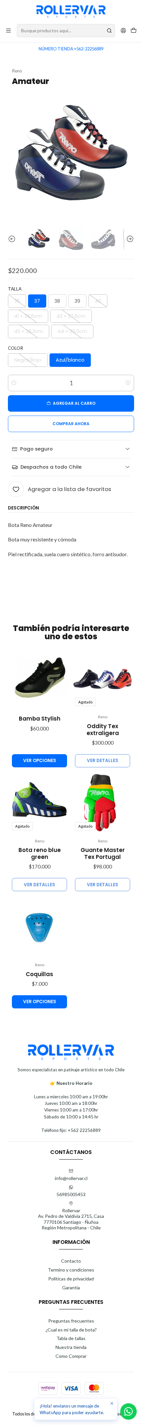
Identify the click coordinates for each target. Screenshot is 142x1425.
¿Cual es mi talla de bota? (71, 1329)
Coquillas (39, 974)
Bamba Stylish (39, 719)
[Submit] (109, 30)
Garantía (71, 1287)
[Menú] (8, 30)
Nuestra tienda (71, 1347)
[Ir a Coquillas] (39, 926)
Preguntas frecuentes (71, 1321)
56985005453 (71, 1194)
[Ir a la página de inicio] (71, 11)
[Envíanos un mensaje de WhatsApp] (128, 1411)
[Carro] (133, 30)
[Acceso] (123, 30)
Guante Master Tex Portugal (103, 853)
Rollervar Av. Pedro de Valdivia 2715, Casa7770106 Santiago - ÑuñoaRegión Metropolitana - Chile (71, 1219)
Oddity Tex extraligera (103, 730)
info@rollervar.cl (71, 1178)
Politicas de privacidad (71, 1278)
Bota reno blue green (39, 853)
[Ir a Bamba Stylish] (39, 678)
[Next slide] (129, 239)
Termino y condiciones (71, 1270)
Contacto (71, 1261)
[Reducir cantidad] (13, 383)
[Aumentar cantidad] (128, 383)
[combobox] (66, 30)
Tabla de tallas (71, 1338)
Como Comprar (71, 1356)
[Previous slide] (13, 239)
